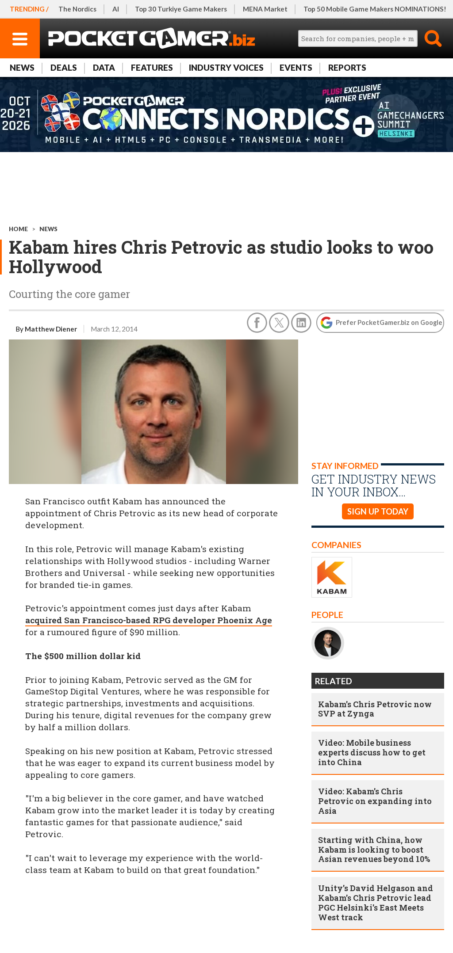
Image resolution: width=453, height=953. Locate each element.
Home (18, 229)
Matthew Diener (51, 329)
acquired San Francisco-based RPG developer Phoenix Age (148, 619)
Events (296, 67)
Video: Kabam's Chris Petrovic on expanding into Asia (375, 801)
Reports (347, 67)
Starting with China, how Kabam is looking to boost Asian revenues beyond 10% (374, 850)
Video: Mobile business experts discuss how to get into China (372, 752)
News (22, 67)
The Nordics (77, 9)
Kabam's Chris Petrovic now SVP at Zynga (375, 709)
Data (104, 67)
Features (152, 67)
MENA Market (265, 9)
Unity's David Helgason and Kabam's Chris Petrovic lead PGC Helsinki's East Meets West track (375, 903)
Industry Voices (226, 67)
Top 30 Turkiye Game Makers (181, 9)
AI (115, 9)
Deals (63, 67)
